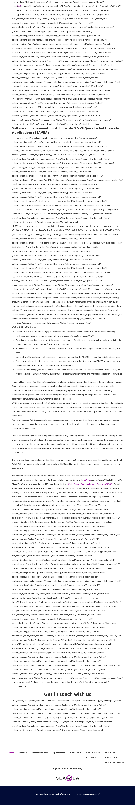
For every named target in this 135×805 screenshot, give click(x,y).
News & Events (93, 753)
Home (11, 753)
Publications (76, 753)
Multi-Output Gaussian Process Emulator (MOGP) (90, 484)
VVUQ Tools (111, 757)
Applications (59, 753)
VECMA (87, 480)
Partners (23, 753)
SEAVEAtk (110, 753)
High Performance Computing (67, 768)
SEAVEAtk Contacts (115, 763)
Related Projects (40, 753)
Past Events (92, 757)
